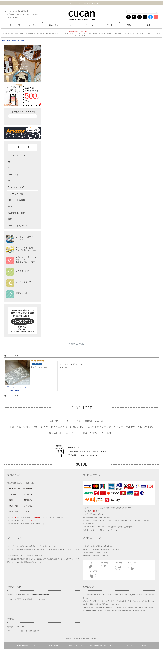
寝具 (148, 25)
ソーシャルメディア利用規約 (137, 645)
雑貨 (129, 25)
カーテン (33, 25)
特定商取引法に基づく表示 (101, 645)
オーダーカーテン (13, 25)
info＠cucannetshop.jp (40, 595)
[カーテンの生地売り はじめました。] (21, 241)
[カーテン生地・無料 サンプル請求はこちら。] (21, 252)
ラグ (71, 25)
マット (110, 25)
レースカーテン (52, 25)
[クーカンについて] (21, 285)
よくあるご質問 (51, 645)
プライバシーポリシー (25, 645)
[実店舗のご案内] (21, 296)
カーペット (90, 25)
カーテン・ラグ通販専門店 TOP (12, 40)
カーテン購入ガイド (76, 645)
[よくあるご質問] (21, 274)
